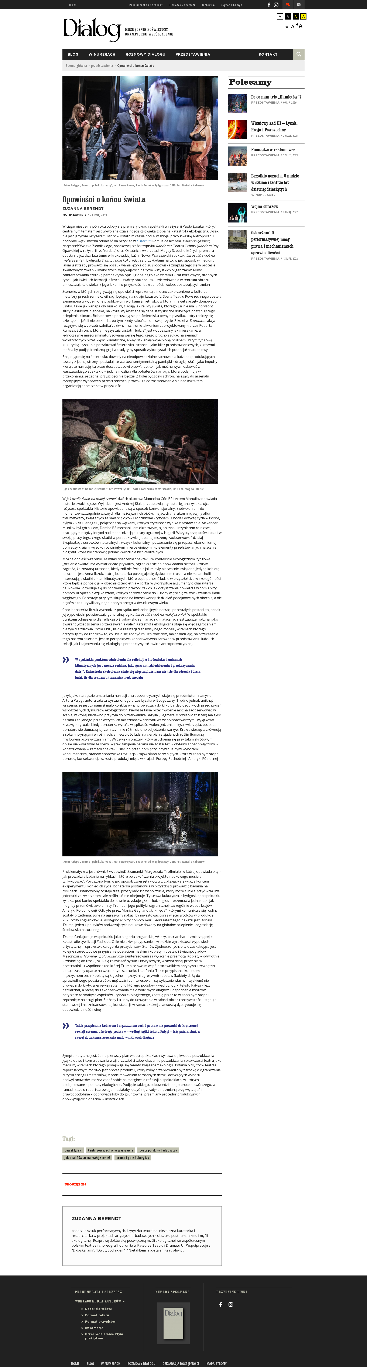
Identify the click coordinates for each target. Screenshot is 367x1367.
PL (288, 4)
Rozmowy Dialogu (145, 54)
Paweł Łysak (73, 1150)
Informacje (94, 1328)
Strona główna (76, 65)
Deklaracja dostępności (181, 1363)
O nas (73, 5)
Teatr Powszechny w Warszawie (110, 1150)
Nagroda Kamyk (231, 5)
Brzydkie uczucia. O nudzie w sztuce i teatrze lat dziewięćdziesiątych (275, 182)
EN (299, 4)
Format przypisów (100, 1321)
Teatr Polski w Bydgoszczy (158, 1150)
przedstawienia (193, 54)
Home (75, 1363)
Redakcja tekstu (98, 1309)
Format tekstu (97, 1315)
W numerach (102, 54)
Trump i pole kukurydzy (133, 1157)
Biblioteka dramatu (182, 5)
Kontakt (268, 54)
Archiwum (208, 5)
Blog (73, 54)
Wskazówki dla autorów (98, 1301)
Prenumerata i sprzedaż (146, 5)
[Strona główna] (117, 28)
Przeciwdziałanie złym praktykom (104, 1336)
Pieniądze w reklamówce (273, 150)
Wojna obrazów (264, 207)
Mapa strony (216, 1363)
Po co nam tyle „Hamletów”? (276, 97)
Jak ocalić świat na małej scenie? (87, 1157)
